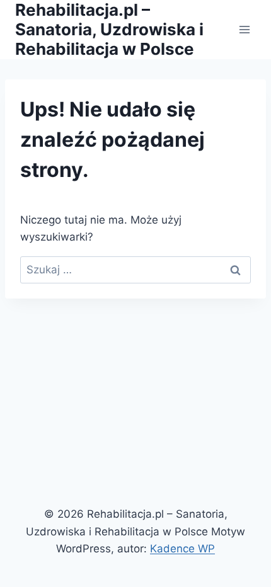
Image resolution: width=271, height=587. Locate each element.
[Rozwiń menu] (244, 29)
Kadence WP (182, 548)
